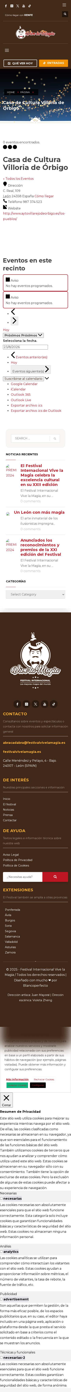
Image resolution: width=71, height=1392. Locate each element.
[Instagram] (12, 6)
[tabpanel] (35, 1221)
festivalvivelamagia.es (22, 752)
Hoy (6, 330)
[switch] (1, 1198)
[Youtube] (45, 704)
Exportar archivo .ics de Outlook (36, 411)
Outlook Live (21, 400)
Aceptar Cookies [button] (17, 1085)
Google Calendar (24, 384)
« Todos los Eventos (18, 179)
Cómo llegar (44, 196)
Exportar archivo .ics (26, 405)
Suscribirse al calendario (23, 379)
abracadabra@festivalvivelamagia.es (34, 743)
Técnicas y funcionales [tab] (17, 1352)
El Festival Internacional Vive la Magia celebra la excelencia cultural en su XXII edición (42, 475)
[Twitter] (18, 6)
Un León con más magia (39, 512)
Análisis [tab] (5, 1246)
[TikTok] (30, 6)
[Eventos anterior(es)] (13, 314)
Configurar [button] (38, 1085)
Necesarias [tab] (8, 1193)
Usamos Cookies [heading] (35, 1034)
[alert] (35, 282)
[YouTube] (24, 6)
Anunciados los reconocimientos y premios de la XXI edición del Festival (41, 547)
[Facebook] (6, 6)
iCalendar (18, 389)
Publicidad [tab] (8, 1294)
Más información (17, 1079)
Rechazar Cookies (44, 1079)
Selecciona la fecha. (20, 341)
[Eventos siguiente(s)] (14, 321)
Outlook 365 (21, 394)
